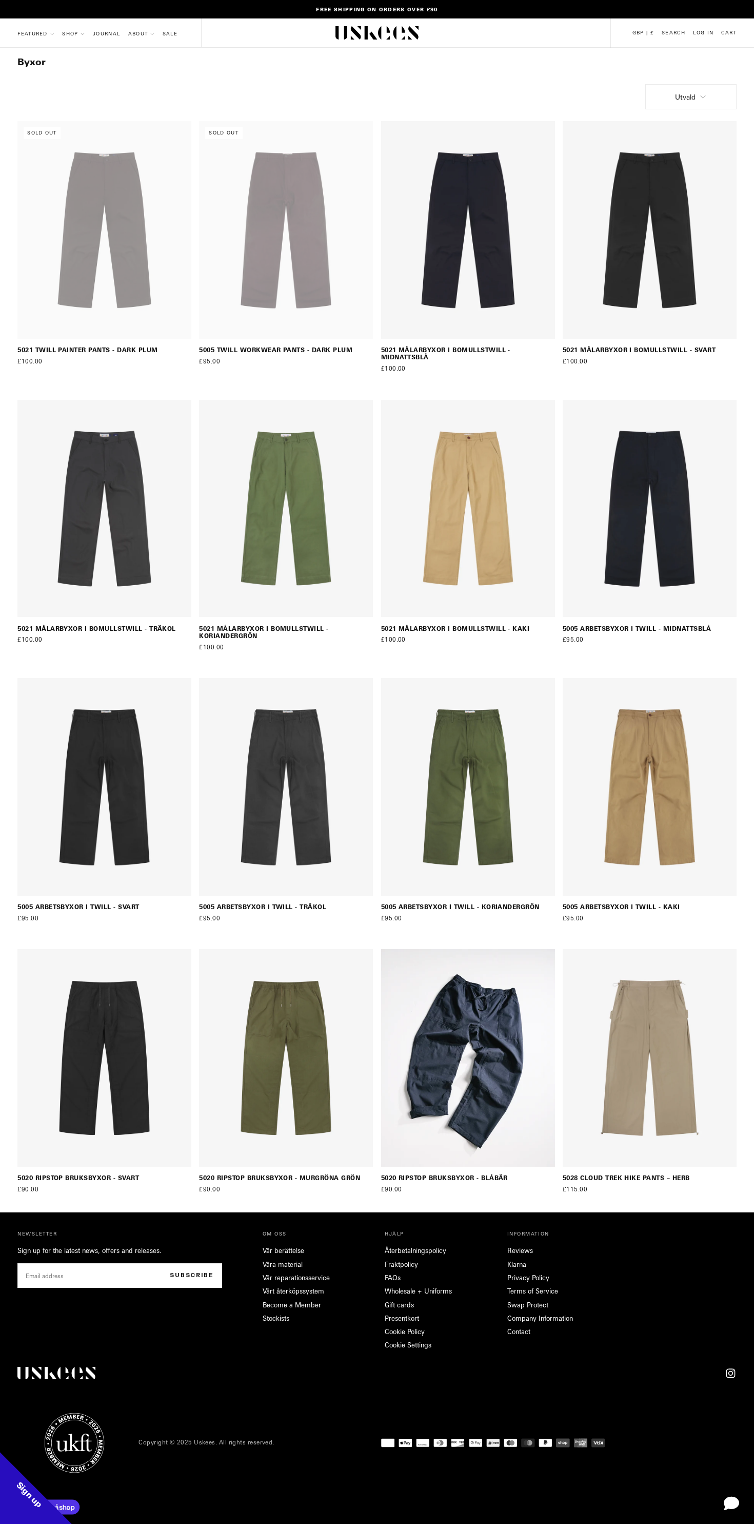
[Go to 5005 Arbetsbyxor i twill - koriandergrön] (468, 787)
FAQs (393, 1278)
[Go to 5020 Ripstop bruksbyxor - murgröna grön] (286, 1058)
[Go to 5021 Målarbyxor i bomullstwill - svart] (650, 230)
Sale (170, 33)
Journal (106, 33)
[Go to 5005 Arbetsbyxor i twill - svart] (104, 787)
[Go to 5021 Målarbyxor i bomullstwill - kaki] (468, 509)
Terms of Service (532, 1291)
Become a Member (292, 1305)
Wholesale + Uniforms (418, 1291)
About (138, 33)
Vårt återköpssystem (293, 1291)
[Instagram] (731, 1373)
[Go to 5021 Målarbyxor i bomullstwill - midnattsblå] (468, 230)
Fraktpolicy (401, 1264)
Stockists (276, 1318)
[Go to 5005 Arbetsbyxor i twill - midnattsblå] (650, 509)
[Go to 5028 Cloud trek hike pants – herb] (650, 1058)
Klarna (516, 1264)
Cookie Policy (405, 1331)
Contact (518, 1331)
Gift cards (399, 1305)
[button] (643, 32)
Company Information (540, 1318)
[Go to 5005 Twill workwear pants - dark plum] (286, 230)
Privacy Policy (528, 1278)
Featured (32, 33)
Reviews (520, 1250)
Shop (70, 33)
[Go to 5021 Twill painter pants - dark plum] (104, 230)
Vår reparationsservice (296, 1278)
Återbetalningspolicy (415, 1250)
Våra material (283, 1264)
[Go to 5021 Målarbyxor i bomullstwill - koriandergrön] (286, 509)
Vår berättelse (283, 1250)
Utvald (685, 97)
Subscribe (192, 1275)
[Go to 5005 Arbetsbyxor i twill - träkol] (286, 787)
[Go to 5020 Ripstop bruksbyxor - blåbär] (468, 1058)
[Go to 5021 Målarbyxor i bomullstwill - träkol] (104, 509)
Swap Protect (527, 1305)
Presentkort (402, 1318)
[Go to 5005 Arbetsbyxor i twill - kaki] (650, 787)
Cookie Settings (408, 1345)
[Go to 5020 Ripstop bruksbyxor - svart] (104, 1058)
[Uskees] (56, 1373)
